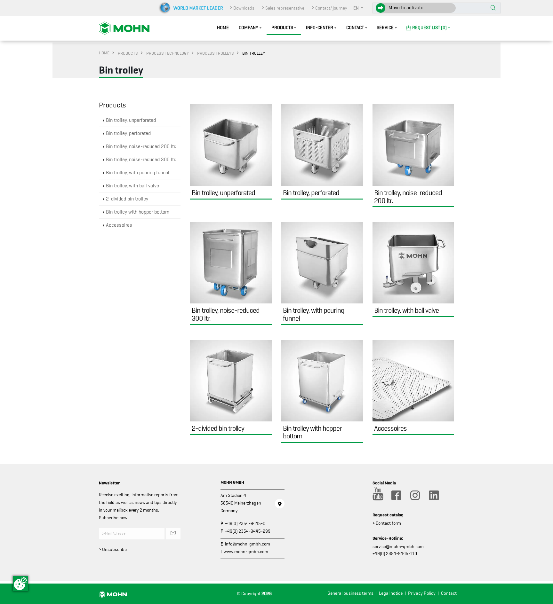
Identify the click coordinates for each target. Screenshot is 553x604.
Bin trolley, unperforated (131, 120)
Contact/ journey (331, 8)
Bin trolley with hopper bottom (137, 212)
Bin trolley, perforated (128, 133)
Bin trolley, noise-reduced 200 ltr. (141, 146)
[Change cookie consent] (20, 583)
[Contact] (280, 503)
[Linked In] (433, 495)
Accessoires (119, 225)
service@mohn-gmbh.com (398, 546)
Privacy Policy (422, 593)
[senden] (173, 533)
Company (248, 27)
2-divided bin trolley (127, 199)
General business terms (350, 593)
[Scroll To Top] (542, 597)
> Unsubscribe (113, 549)
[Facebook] (395, 495)
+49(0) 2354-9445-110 (395, 553)
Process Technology (167, 53)
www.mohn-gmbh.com (246, 551)
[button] (358, 8)
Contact (355, 27)
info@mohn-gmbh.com (247, 543)
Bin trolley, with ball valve (132, 186)
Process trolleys (215, 53)
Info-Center (319, 27)
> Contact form (387, 523)
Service (385, 27)
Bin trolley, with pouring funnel (137, 173)
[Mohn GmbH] (124, 28)
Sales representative (284, 8)
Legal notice (391, 593)
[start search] (493, 8)
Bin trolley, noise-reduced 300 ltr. (141, 159)
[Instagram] (414, 495)
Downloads (243, 8)
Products (282, 27)
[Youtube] (377, 495)
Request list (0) (429, 27)
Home (223, 27)
